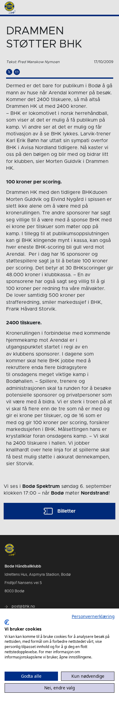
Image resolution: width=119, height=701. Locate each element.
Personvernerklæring (93, 616)
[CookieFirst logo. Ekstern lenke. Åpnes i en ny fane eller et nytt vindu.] (7, 622)
